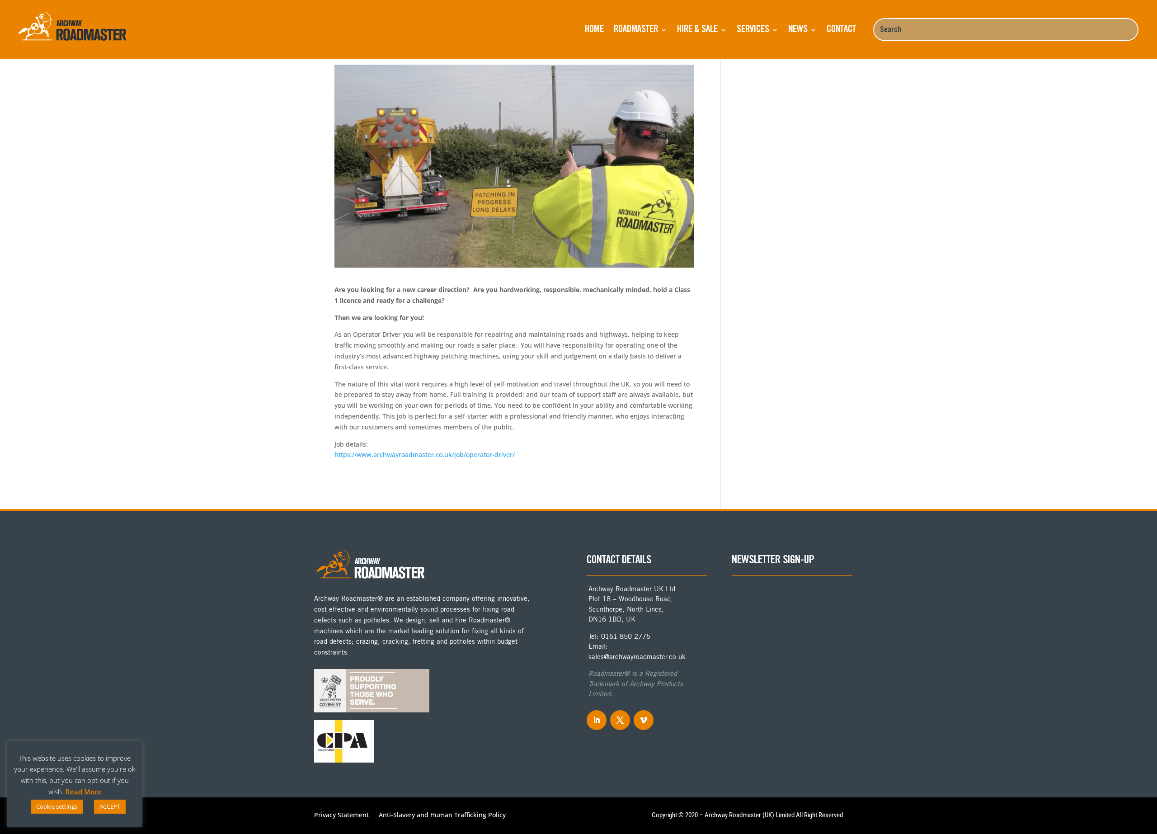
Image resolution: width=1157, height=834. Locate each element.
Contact (841, 30)
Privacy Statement (341, 815)
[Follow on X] (620, 720)
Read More (83, 791)
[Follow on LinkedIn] (597, 720)
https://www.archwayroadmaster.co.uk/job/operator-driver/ (424, 454)
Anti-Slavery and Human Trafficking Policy (442, 815)
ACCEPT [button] (109, 806)
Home (594, 30)
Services (753, 30)
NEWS (798, 30)
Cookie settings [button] (56, 806)
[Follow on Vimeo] (644, 720)
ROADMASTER (636, 30)
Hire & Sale (697, 30)
